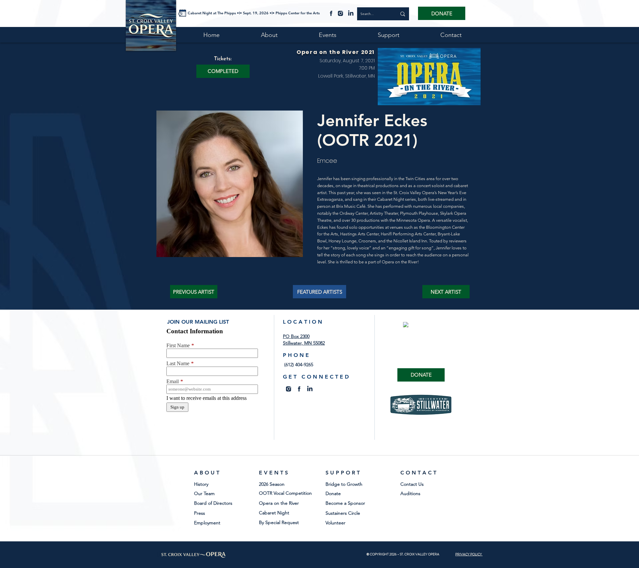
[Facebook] (331, 13)
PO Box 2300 (296, 336)
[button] (223, 71)
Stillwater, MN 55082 (304, 343)
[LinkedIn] (350, 13)
